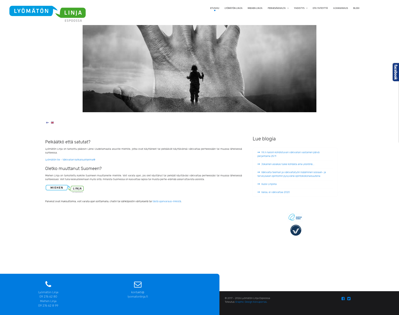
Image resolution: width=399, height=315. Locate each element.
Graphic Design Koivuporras (251, 302)
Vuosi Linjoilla (269, 184)
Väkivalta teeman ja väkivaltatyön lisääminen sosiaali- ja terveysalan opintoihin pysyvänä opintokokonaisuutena (291, 174)
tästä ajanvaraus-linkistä (167, 201)
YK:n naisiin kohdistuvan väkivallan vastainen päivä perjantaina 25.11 (288, 154)
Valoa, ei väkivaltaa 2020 (275, 192)
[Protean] (48, 13)
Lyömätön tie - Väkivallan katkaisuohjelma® (70, 159)
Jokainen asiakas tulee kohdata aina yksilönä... (287, 164)
